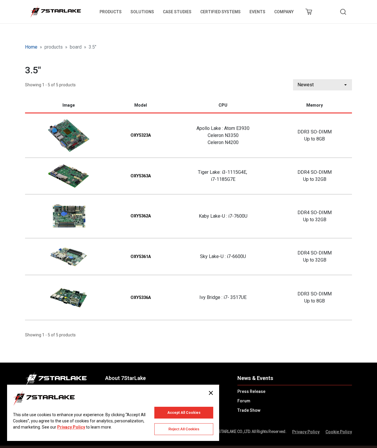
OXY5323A (140, 135)
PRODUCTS (111, 11)
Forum (243, 401)
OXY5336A (140, 297)
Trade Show (248, 410)
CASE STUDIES (177, 11)
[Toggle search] (343, 12)
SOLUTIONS (142, 11)
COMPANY (284, 11)
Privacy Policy (306, 431)
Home (31, 47)
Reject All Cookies (183, 429)
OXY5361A (140, 256)
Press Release (251, 391)
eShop (308, 11)
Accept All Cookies (184, 413)
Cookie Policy (338, 431)
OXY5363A (140, 175)
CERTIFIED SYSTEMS (220, 11)
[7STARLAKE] (55, 11)
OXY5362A (140, 216)
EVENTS (257, 11)
